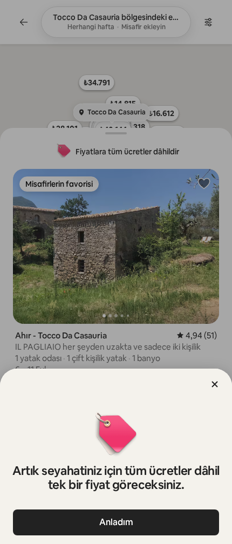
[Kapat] (214, 384)
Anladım (116, 522)
